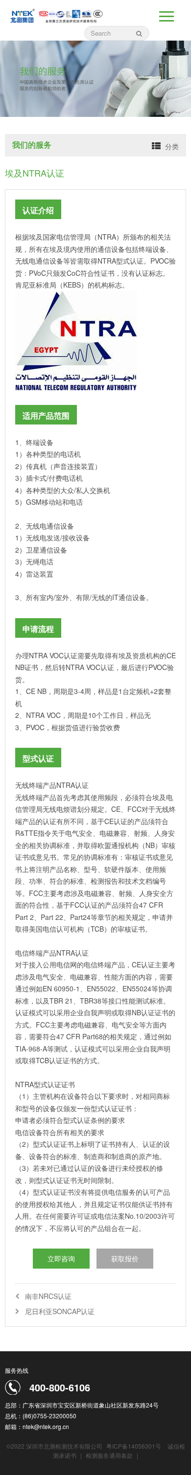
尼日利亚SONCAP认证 (60, 1311)
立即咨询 (61, 1258)
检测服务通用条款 (110, 1455)
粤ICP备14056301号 (133, 1446)
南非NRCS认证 (48, 1296)
